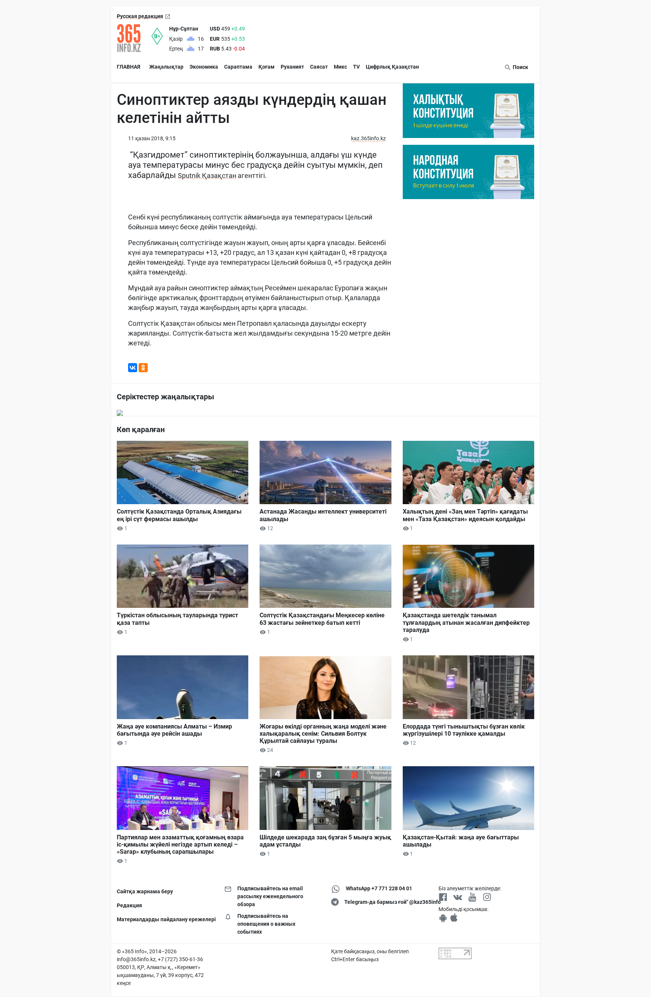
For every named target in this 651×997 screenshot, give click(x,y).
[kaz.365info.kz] (134, 38)
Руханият (292, 67)
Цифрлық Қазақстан (392, 67)
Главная (128, 67)
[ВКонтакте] (132, 367)
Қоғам (266, 67)
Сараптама (238, 67)
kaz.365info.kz (368, 138)
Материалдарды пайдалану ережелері (165, 919)
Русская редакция (140, 16)
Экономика (203, 67)
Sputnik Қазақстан (207, 175)
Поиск (520, 67)
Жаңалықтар (166, 67)
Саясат (319, 67)
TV (356, 67)
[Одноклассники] (143, 367)
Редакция (129, 905)
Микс (340, 67)
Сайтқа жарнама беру (145, 891)
